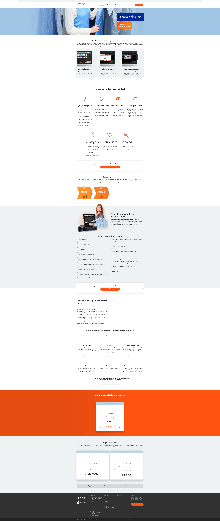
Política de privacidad (87, 519)
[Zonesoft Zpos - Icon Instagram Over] (136, 498)
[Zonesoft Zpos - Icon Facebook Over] (132, 498)
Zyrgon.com (141, 519)
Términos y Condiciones (96, 519)
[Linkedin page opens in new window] (138, 1)
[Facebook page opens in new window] (133, 1)
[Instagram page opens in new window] (136, 1)
